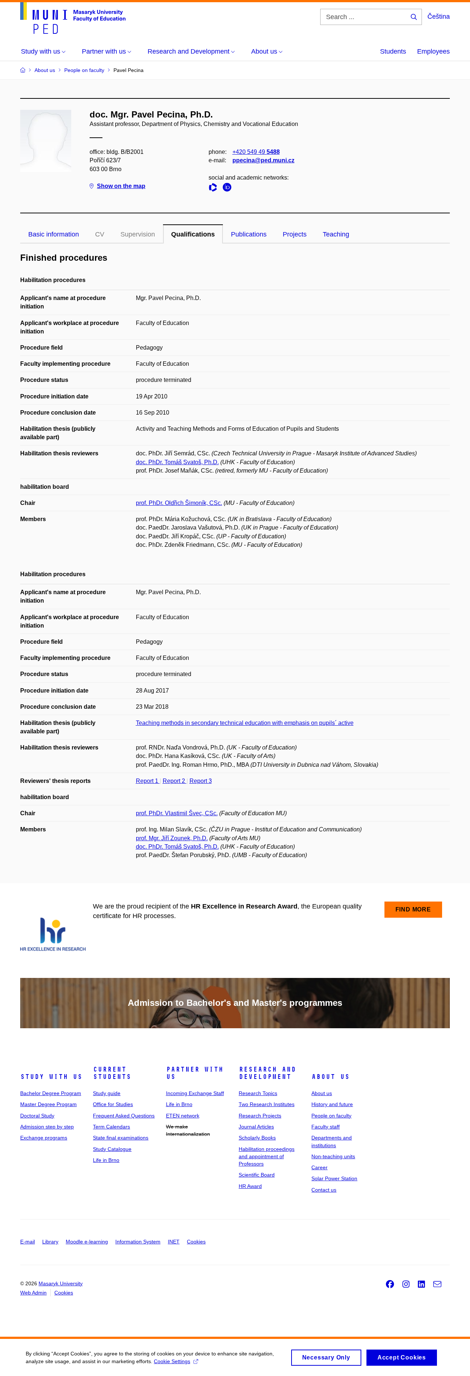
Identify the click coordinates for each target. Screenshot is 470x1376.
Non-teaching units (333, 1156)
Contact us (323, 1190)
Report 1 (148, 781)
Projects (295, 234)
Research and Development (267, 1073)
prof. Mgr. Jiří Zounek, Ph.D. (172, 838)
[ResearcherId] (215, 188)
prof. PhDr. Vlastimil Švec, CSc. (177, 813)
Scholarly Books (257, 1138)
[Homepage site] (73, 18)
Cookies (196, 1242)
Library (50, 1242)
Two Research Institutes (266, 1104)
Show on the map (121, 186)
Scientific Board (257, 1175)
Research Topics (258, 1093)
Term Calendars (111, 1127)
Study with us (51, 1077)
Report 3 (200, 781)
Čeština (438, 16)
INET (174, 1242)
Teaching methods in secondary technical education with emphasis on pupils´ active (245, 723)
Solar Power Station (334, 1178)
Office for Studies (113, 1104)
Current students (112, 1073)
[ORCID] (229, 188)
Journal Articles (256, 1127)
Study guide (106, 1093)
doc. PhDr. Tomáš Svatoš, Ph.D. (177, 462)
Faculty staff (325, 1127)
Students (393, 51)
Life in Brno (106, 1160)
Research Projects (260, 1116)
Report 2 (175, 781)
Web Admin (33, 1293)
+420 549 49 (256, 152)
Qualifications (193, 234)
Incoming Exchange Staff (195, 1093)
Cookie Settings (172, 1361)
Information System (137, 1242)
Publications (249, 234)
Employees (433, 51)
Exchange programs (43, 1138)
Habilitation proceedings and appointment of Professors (266, 1156)
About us (330, 1077)
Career (319, 1167)
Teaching (336, 234)
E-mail (27, 1242)
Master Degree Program (48, 1104)
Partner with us (194, 1073)
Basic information (53, 234)
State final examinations (120, 1138)
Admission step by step (47, 1127)
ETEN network (182, 1116)
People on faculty (331, 1116)
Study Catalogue (112, 1149)
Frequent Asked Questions (124, 1116)
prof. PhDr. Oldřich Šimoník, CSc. (179, 503)
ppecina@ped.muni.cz (263, 160)
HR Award (250, 1186)
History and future (332, 1104)
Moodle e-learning (87, 1242)
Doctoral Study (37, 1116)
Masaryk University (61, 1283)
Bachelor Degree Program (50, 1093)
